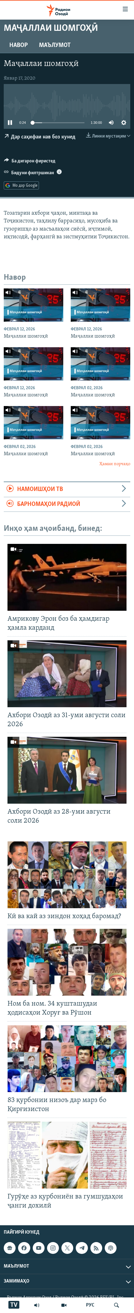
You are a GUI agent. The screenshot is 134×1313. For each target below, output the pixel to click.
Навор (18, 45)
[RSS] (96, 1248)
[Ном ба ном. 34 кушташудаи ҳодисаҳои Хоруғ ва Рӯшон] (67, 962)
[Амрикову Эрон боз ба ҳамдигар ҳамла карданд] (67, 577)
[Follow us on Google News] (10, 1248)
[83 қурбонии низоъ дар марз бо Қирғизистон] (67, 1058)
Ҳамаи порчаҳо (114, 464)
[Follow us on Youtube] (39, 1248)
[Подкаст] (111, 1248)
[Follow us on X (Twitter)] (67, 1248)
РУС (90, 1305)
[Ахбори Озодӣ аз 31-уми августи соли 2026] (67, 673)
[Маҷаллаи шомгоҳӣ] (33, 305)
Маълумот (55, 45)
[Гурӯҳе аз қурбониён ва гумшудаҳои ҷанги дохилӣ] (67, 1155)
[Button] (29, 162)
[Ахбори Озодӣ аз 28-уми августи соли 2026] (67, 770)
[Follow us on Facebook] (24, 1248)
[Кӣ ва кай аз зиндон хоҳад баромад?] (67, 874)
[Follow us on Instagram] (53, 1248)
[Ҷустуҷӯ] (116, 1305)
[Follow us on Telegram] (82, 1248)
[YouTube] (64, 1305)
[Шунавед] (36, 1305)
